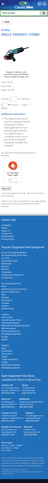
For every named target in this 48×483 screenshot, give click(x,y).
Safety (4, 228)
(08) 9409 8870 (32, 420)
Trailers (4, 362)
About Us (5, 230)
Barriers (5, 266)
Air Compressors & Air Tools (14, 255)
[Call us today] (44, 5)
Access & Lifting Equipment (14, 252)
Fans (3, 294)
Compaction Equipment (12, 274)
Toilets (4, 356)
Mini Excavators (8, 328)
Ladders (5, 314)
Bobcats (5, 269)
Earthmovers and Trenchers (14, 289)
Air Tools (5, 258)
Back (6, 21)
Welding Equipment (10, 367)
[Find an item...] (44, 13)
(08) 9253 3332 (8, 434)
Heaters (5, 305)
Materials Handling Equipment (15, 325)
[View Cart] (39, 5)
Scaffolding (6, 351)
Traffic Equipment (9, 359)
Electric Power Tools (10, 291)
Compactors (7, 277)
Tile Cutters (6, 353)
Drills (3, 286)
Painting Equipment (10, 331)
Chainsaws (6, 272)
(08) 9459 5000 (26, 407)
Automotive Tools (9, 260)
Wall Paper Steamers (11, 364)
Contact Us (6, 233)
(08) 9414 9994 (8, 420)
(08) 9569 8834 (30, 434)
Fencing (5, 297)
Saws (3, 348)
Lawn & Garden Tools (11, 320)
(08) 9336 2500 (8, 393)
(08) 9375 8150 (28, 393)
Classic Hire (8, 219)
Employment (7, 236)
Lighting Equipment (10, 322)
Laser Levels (7, 317)
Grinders (5, 303)
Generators (6, 300)
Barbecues (6, 263)
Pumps (4, 336)
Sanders (5, 345)
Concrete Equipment (11, 283)
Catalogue (6, 225)
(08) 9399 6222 (8, 407)
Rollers (4, 339)
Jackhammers (7, 308)
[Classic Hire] (24, 7)
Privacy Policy (7, 239)
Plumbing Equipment (11, 333)
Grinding (5, 29)
